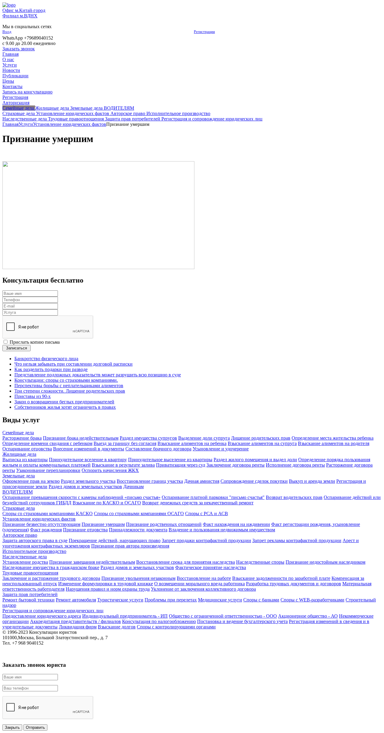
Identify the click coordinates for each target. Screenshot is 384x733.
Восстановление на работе (204, 578)
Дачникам (133, 486)
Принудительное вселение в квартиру (88, 459)
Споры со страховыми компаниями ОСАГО (139, 513)
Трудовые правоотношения (30, 572)
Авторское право (19, 535)
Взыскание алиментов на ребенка (192, 443)
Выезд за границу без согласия (125, 443)
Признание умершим (103, 524)
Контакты (12, 86)
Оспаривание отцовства (27, 448)
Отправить (35, 727)
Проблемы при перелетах (171, 599)
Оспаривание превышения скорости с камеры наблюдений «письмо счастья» (81, 497)
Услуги (9, 64)
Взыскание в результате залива (123, 464)
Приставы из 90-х (32, 396)
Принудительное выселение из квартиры (170, 459)
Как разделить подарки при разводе (51, 369)
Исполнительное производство (34, 551)
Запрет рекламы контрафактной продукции (296, 540)
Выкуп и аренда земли (312, 481)
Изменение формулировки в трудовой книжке (105, 583)
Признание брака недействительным (80, 438)
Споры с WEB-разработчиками (312, 599)
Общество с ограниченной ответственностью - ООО (223, 616)
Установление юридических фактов (69, 124)
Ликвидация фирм (78, 626)
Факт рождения (46, 529)
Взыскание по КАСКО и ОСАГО (107, 502)
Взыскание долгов (117, 626)
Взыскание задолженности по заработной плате (281, 578)
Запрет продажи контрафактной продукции (206, 540)
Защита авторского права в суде (35, 540)
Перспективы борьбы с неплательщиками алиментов (68, 385)
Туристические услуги (120, 599)
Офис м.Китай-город (23, 10)
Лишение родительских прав (260, 438)
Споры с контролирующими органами (176, 626)
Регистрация (204, 31)
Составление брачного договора (158, 448)
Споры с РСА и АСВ (206, 513)
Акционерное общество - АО (308, 616)
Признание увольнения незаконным (138, 578)
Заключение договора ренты (235, 464)
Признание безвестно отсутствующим (41, 524)
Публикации (15, 75)
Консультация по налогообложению (159, 621)
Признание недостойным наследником (325, 562)
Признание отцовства (85, 529)
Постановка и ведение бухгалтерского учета (242, 621)
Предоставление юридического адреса (41, 616)
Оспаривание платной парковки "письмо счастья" (213, 497)
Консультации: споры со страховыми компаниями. (66, 380)
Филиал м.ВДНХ (20, 15)
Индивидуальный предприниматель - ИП (125, 616)
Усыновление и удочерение (221, 448)
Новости (11, 70)
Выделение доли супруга (204, 438)
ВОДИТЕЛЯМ (17, 491)
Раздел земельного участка (88, 481)
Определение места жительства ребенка (333, 438)
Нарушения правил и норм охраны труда (108, 589)
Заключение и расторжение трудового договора (51, 578)
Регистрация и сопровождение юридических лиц (53, 610)
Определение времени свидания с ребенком (47, 443)
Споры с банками (261, 599)
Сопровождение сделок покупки (254, 481)
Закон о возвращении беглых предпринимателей (64, 401)
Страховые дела (18, 508)
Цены (8, 81)
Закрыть (12, 727)
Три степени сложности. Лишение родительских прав (69, 390)
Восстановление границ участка (150, 481)
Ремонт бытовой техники (28, 599)
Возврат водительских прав (294, 497)
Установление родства (25, 562)
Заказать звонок (18, 48)
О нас (8, 59)
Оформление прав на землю (31, 481)
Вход (6, 31)
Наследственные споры (260, 562)
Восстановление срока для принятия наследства (185, 562)
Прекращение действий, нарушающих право (114, 540)
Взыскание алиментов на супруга (262, 443)
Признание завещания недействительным (92, 562)
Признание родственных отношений (164, 524)
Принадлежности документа (138, 529)
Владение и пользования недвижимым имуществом (222, 529)
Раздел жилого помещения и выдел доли (255, 459)
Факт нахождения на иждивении (236, 524)
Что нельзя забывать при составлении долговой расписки (73, 363)
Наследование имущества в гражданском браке (50, 567)
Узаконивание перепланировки (48, 470)
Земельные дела (18, 475)
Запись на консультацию (27, 91)
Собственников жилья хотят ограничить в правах (65, 407)
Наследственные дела (24, 556)
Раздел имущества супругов (148, 438)
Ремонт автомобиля (76, 599)
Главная (10, 54)
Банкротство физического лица (46, 358)
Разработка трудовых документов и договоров (293, 583)
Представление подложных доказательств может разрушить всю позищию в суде (97, 374)
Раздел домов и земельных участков (85, 486)
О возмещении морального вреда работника (199, 583)
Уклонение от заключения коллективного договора (203, 589)
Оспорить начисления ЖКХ (110, 470)
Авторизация (15, 102)
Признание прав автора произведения (130, 545)
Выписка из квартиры (25, 459)
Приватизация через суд (180, 464)
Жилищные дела (19, 454)
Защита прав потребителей (30, 594)
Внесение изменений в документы (88, 448)
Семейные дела (18, 432)
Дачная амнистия (201, 481)
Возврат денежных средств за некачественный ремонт (198, 502)
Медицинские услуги (220, 599)
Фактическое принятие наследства (210, 567)
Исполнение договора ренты (295, 464)
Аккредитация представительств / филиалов (75, 621)
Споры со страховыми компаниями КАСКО (47, 513)
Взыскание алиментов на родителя (333, 443)
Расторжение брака (22, 438)
